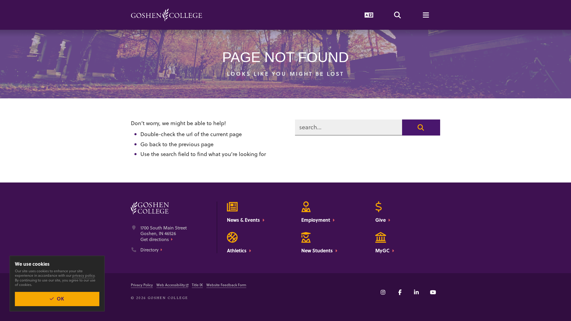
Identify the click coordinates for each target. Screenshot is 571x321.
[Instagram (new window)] (383, 292)
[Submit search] (421, 127)
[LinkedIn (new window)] (416, 292)
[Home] (166, 15)
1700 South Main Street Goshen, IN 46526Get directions (163, 234)
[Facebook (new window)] (400, 292)
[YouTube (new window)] (433, 292)
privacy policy (83, 275)
